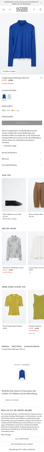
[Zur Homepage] (22, 9)
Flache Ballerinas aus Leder (12, 214)
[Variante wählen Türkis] (9, 97)
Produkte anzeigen (9, 71)
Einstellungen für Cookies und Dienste (22, 449)
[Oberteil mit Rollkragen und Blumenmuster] (14, 248)
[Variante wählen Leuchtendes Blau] (4, 97)
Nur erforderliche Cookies (22, 444)
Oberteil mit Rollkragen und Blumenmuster (14, 267)
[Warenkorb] (40, 9)
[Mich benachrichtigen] (4, 206)
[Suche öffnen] (10, 9)
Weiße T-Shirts (17, 346)
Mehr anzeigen (6, 434)
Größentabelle (7, 116)
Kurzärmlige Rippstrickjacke (12, 326)
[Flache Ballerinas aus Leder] (14, 195)
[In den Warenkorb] (30, 206)
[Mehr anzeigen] (22, 3)
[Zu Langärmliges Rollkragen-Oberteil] (22, 374)
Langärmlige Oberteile (31, 346)
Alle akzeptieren (22, 438)
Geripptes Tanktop (35, 326)
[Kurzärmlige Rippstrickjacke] (14, 307)
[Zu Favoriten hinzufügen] (41, 78)
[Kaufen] (3, 9)
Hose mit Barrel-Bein (36, 214)
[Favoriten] (34, 9)
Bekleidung (5, 346)
